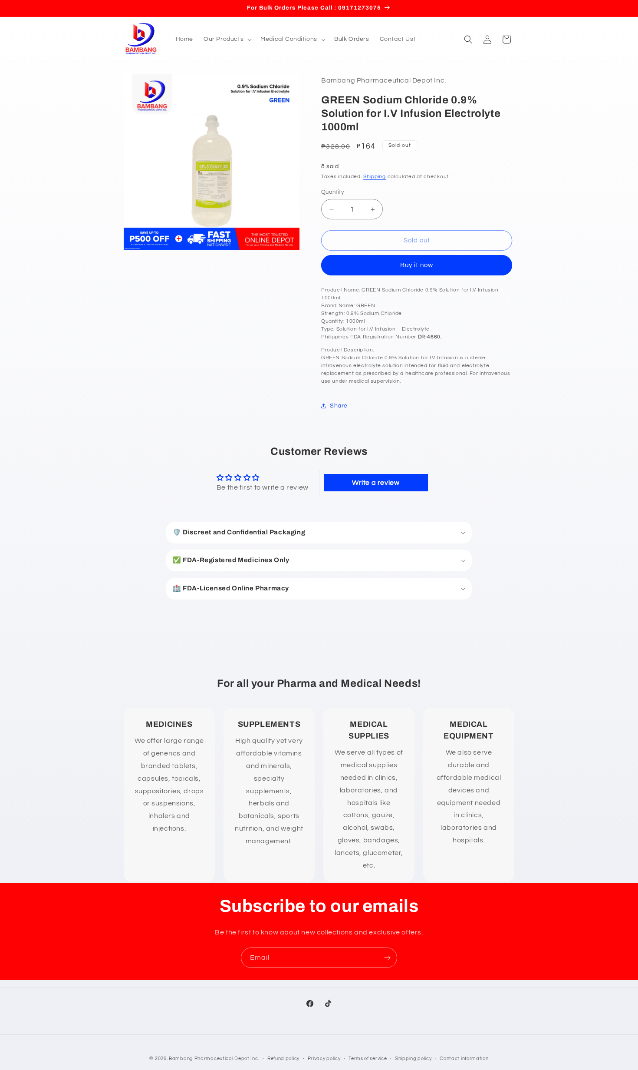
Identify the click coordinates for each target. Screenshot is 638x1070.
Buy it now (416, 265)
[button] (226, 39)
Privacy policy (324, 1058)
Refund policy (283, 1058)
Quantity (332, 192)
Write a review (375, 482)
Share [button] (339, 406)
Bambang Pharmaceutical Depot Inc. (214, 1058)
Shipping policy (413, 1058)
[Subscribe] (387, 957)
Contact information (464, 1058)
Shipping (374, 176)
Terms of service (368, 1058)
